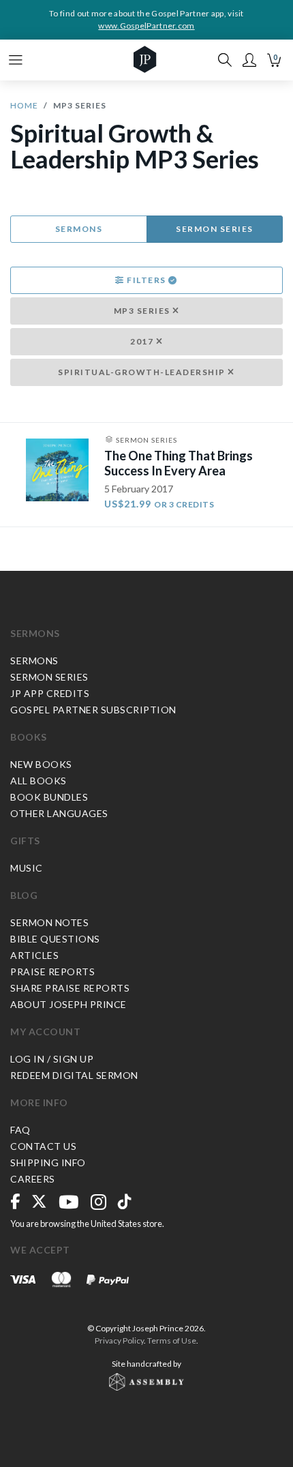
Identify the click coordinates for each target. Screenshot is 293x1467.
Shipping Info (48, 1162)
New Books (41, 764)
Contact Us (43, 1146)
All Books (38, 780)
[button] (249, 60)
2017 (143, 341)
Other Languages (59, 813)
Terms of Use (171, 1340)
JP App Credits (49, 693)
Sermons (79, 229)
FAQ (20, 1130)
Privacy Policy (119, 1340)
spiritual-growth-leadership (143, 372)
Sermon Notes (49, 922)
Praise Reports (52, 971)
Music (26, 868)
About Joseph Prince (68, 1004)
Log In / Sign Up (51, 1059)
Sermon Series (214, 229)
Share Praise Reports (69, 988)
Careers (32, 1179)
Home (24, 105)
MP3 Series (143, 311)
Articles (34, 955)
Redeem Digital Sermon (74, 1075)
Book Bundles (49, 797)
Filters (147, 280)
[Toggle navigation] (15, 60)
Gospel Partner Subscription (93, 709)
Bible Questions (55, 939)
